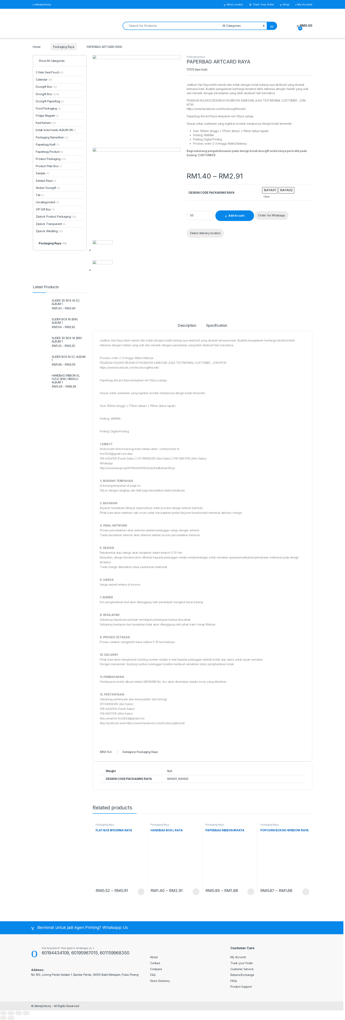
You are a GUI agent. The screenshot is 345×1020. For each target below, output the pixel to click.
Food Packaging (48, 108)
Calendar (44, 79)
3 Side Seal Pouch (49, 72)
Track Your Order (263, 4)
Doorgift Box (46, 86)
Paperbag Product (49, 151)
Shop (286, 4)
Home (36, 46)
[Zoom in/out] (26, 1013)
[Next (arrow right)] (11, 1018)
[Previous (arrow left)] (3, 1018)
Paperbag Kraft (47, 144)
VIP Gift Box (45, 209)
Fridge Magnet (47, 115)
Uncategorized (47, 202)
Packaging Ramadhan (52, 137)
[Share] (11, 1013)
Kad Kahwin (46, 122)
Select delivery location (205, 233)
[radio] (269, 190)
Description (187, 326)
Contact (155, 963)
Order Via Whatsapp (271, 215)
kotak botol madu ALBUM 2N (56, 130)
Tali (40, 195)
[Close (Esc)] (3, 1013)
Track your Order (241, 963)
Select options (140, 891)
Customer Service (242, 969)
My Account (304, 4)
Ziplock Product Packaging (56, 216)
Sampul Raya (46, 180)
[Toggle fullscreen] (18, 1013)
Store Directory (160, 981)
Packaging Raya (63, 46)
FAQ (153, 975)
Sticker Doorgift (48, 187)
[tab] (187, 327)
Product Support (241, 986)
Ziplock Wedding (49, 231)
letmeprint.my (43, 4)
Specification (216, 326)
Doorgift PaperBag (50, 101)
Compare (156, 969)
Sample (42, 173)
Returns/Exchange (242, 975)
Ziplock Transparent (51, 224)
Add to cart (236, 215)
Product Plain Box (49, 166)
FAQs (233, 981)
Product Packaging (51, 159)
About (154, 957)
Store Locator (235, 4)
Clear (267, 196)
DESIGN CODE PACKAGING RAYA (212, 192)
